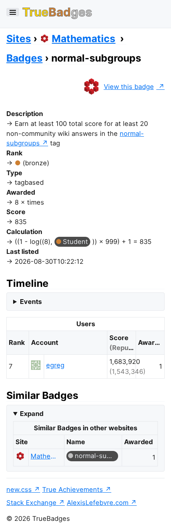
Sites (18, 38)
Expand (31, 414)
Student (75, 242)
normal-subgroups (96, 456)
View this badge (129, 87)
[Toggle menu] (12, 12)
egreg (55, 365)
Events (31, 302)
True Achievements (72, 489)
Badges (24, 58)
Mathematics (83, 38)
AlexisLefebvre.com (97, 503)
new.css (19, 489)
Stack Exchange (31, 503)
